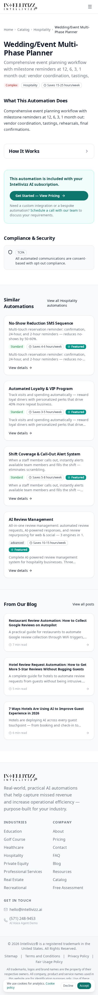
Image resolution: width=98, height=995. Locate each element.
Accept (84, 986)
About (58, 831)
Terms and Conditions (42, 956)
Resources (62, 871)
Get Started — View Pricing (37, 195)
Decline (68, 986)
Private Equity (16, 863)
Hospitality (42, 29)
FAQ (56, 855)
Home (8, 29)
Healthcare (14, 847)
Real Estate (14, 879)
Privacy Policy (78, 956)
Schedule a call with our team (54, 210)
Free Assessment (68, 887)
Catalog (23, 29)
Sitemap (11, 956)
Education (13, 831)
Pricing (59, 839)
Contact (60, 847)
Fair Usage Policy (49, 961)
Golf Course (14, 839)
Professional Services (23, 871)
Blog (57, 863)
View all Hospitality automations (62, 303)
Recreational (15, 887)
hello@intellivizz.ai (26, 909)
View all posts (83, 604)
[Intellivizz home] (20, 6)
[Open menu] (90, 6)
